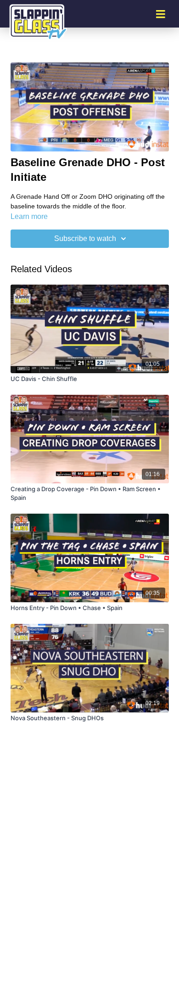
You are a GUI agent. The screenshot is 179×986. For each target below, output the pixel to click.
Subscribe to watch (85, 238)
